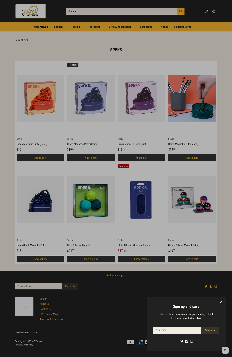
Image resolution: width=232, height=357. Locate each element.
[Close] (221, 301)
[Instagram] (191, 341)
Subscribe (210, 330)
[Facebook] (186, 341)
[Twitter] (181, 341)
